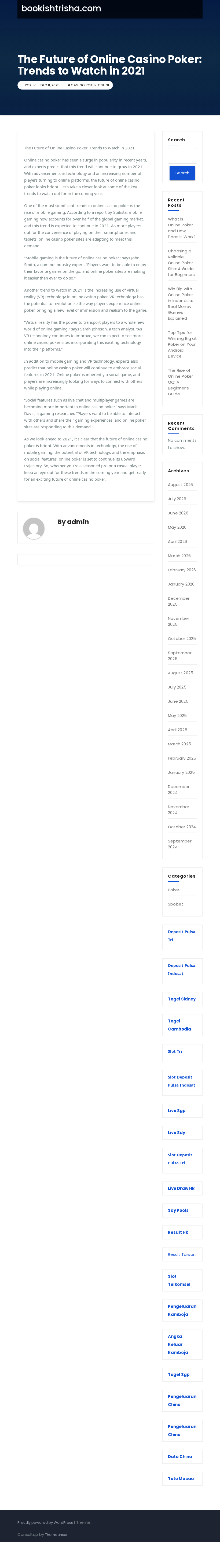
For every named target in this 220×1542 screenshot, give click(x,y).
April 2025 (177, 730)
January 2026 (181, 584)
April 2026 (177, 541)
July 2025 (177, 687)
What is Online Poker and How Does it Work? (182, 228)
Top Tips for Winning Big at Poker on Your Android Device (182, 344)
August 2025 (180, 673)
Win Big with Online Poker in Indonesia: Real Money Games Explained (180, 303)
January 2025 (181, 772)
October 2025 (182, 638)
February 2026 (182, 570)
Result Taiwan (182, 1254)
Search (176, 140)
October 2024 (182, 827)
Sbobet (175, 904)
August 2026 (180, 484)
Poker (30, 85)
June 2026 (178, 513)
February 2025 (182, 758)
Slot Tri (175, 1051)
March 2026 (179, 555)
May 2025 (177, 715)
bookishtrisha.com (61, 8)
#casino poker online (89, 85)
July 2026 (177, 499)
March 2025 (179, 744)
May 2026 (177, 527)
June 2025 (178, 701)
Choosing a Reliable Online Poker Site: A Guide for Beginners (181, 262)
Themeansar (56, 1534)
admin (78, 521)
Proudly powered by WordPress (45, 1522)
